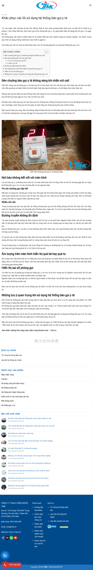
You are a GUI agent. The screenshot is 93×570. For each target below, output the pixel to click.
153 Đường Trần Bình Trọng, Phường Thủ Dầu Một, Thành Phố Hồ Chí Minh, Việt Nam (15, 513)
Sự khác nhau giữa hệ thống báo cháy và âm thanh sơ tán (29, 418)
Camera (4, 379)
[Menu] (3, 5)
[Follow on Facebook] (3, 538)
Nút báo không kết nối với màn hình (18, 58)
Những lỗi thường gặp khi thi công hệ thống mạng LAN (28, 486)
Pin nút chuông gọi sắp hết (17, 61)
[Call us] (11, 538)
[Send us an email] (7, 538)
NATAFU (59, 567)
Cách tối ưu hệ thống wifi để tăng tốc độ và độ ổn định (29, 471)
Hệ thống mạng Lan (9, 388)
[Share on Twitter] (44, 341)
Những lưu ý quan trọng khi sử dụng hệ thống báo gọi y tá (26, 74)
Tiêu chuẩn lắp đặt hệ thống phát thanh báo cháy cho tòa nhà (31, 426)
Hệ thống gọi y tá (8, 405)
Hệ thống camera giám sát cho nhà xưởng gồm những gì (29, 463)
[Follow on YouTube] (15, 538)
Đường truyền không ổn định (15, 66)
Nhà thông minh (7, 401)
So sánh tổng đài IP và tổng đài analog (22, 448)
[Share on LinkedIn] (57, 341)
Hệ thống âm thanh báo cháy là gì (20, 433)
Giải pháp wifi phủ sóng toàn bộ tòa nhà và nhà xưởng (28, 478)
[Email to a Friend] (48, 341)
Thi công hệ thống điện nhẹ (11, 355)
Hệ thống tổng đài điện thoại (12, 383)
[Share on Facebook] (40, 341)
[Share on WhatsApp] (36, 341)
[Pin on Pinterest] (53, 341)
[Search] (90, 5)
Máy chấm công (7, 375)
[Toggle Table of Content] (45, 52)
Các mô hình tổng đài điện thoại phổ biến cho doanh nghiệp (30, 441)
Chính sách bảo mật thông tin (38, 517)
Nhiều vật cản (12, 63)
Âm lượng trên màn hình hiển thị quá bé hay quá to (24, 69)
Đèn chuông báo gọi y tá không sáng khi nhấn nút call (24, 55)
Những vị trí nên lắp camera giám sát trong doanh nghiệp (29, 456)
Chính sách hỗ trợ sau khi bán (39, 544)
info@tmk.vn (11, 527)
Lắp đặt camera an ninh (59, 521)
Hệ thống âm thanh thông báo (13, 392)
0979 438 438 (15, 522)
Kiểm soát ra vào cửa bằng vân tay (15, 396)
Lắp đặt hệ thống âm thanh (11, 360)
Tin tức (4, 15)
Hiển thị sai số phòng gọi (14, 71)
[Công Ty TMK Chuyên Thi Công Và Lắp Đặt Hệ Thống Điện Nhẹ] (46, 5)
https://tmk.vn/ (15, 532)
